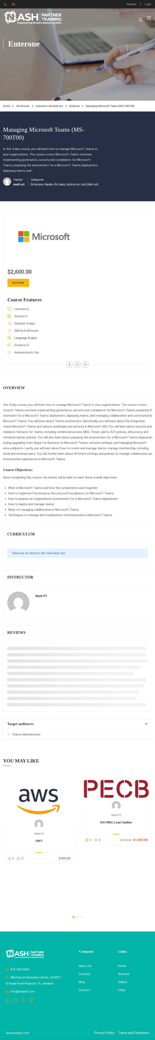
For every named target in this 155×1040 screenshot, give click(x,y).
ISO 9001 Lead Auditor (116, 822)
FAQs (121, 990)
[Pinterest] (85, 364)
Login (148, 4)
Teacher (18, 179)
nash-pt (41, 596)
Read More (39, 798)
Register (131, 4)
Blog (82, 982)
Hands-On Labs (54, 184)
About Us (85, 966)
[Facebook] (69, 364)
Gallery (122, 982)
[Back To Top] (147, 1033)
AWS (38, 841)
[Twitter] (77, 364)
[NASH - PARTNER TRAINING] (33, 17)
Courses (84, 974)
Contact (84, 990)
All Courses (22, 105)
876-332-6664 (19, 969)
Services (123, 974)
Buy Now (18, 282)
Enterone (74, 105)
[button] (73, 917)
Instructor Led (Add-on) (49, 105)
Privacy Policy (104, 1033)
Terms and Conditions (133, 1033)
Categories (37, 179)
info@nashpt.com (22, 991)
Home (6, 105)
